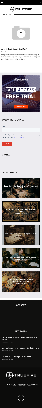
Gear (14, 386)
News (29, 386)
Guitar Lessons (11, 384)
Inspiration (34, 384)
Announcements (23, 384)
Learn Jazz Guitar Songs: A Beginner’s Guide (21, 257)
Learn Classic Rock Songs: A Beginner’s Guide (21, 234)
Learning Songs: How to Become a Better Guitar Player (20, 348)
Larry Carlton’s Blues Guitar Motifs (14, 49)
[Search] (40, 2)
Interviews (22, 386)
